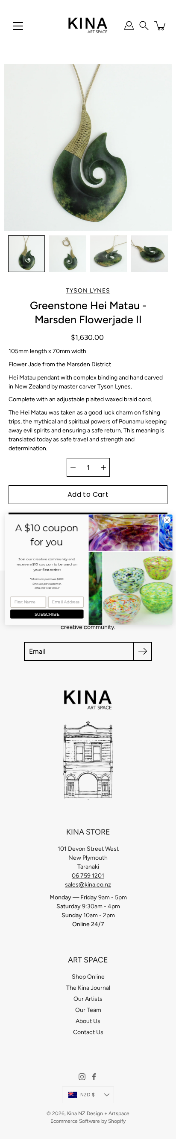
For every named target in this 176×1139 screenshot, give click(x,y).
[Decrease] (73, 467)
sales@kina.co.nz (88, 884)
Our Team (88, 1010)
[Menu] (18, 26)
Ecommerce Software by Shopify (88, 1121)
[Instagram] (82, 1076)
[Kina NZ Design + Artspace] (88, 25)
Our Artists (88, 999)
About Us (88, 1021)
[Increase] (103, 467)
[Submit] (142, 651)
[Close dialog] (166, 520)
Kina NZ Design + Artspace (98, 1113)
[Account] (129, 25)
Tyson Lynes (88, 290)
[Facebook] (94, 1076)
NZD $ (87, 1094)
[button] (144, 25)
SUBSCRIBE (46, 613)
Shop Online (88, 976)
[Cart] (160, 25)
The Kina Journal (88, 987)
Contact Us (88, 1032)
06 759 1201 (88, 875)
